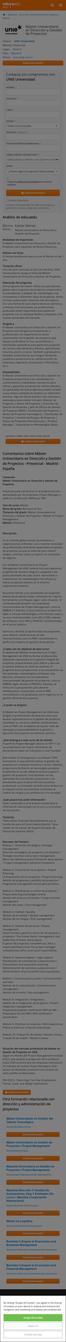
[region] (33, 1319)
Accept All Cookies (33, 1317)
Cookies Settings (33, 1334)
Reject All (33, 1325)
